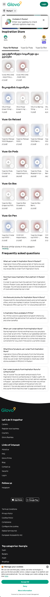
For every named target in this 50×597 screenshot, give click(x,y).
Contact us (6, 467)
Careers (5, 424)
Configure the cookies (10, 526)
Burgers (5, 554)
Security (5, 471)
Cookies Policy (7, 518)
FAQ (3, 454)
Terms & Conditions (9, 509)
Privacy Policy (7, 513)
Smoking (5, 249)
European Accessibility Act (12, 535)
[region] (25, 70)
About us (5, 449)
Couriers (5, 433)
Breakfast (5, 562)
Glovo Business (7, 437)
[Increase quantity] (12, 70)
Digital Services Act (9, 531)
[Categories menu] (4, 4)
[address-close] (43, 20)
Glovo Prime (7, 458)
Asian (4, 558)
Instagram (6, 488)
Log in (4, 475)
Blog (3, 462)
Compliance (6, 522)
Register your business (10, 429)
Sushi (4, 550)
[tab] (10, 48)
